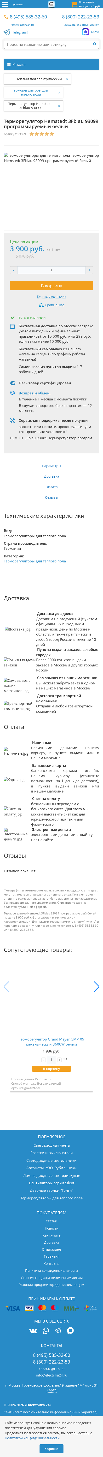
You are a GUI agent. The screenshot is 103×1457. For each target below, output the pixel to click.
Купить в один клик (51, 296)
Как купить (52, 1235)
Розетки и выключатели (51, 1152)
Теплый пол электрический (39, 79)
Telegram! (20, 32)
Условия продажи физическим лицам (52, 1277)
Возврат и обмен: (35, 393)
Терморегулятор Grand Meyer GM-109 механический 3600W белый (51, 1041)
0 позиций (90, 4)
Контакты (51, 1263)
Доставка (51, 476)
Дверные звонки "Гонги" (51, 1190)
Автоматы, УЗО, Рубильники (51, 1167)
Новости (51, 1228)
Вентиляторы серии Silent (51, 1182)
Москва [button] (19, 4)
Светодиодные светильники (51, 1160)
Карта (52, 1390)
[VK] (33, 1331)
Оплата (52, 487)
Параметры (51, 465)
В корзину (51, 286)
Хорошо (51, 1448)
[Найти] (96, 44)
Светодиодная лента (52, 1145)
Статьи (51, 1221)
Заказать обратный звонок (81, 24)
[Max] (70, 1331)
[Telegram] (58, 1331)
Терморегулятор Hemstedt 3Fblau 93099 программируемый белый (30, 106)
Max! (95, 31)
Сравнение (54, 304)
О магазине (51, 1249)
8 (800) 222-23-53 (80, 16)
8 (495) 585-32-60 (28, 16)
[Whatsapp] (46, 1331)
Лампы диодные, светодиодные (51, 1175)
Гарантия (51, 1256)
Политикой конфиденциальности (32, 1438)
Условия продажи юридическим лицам (51, 1284)
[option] (51, 188)
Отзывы (51, 497)
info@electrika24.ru (22, 24)
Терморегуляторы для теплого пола (30, 92)
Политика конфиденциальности (51, 1270)
